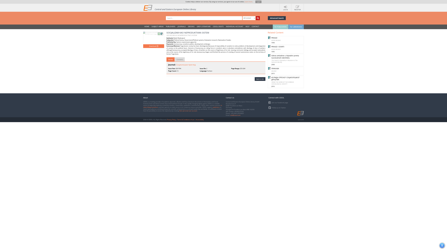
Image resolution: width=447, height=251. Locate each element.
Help (247, 26)
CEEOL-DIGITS (218, 26)
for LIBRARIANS (296, 27)
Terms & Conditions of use (185, 120)
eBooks (191, 26)
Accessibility (200, 120)
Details (170, 59)
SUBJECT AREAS (158, 26)
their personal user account (188, 111)
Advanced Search (277, 18)
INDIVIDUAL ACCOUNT (234, 26)
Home (146, 26)
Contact (255, 26)
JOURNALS (182, 26)
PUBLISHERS (170, 26)
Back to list (260, 79)
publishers (216, 107)
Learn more (248, 2)
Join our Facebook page (279, 103)
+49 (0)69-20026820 (237, 113)
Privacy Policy (171, 120)
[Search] (258, 18)
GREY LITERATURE (204, 26)
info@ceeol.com (235, 115)
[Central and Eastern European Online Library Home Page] (170, 8)
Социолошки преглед (186, 64)
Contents (180, 59)
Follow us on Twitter (278, 108)
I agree (258, 2)
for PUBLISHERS (280, 27)
